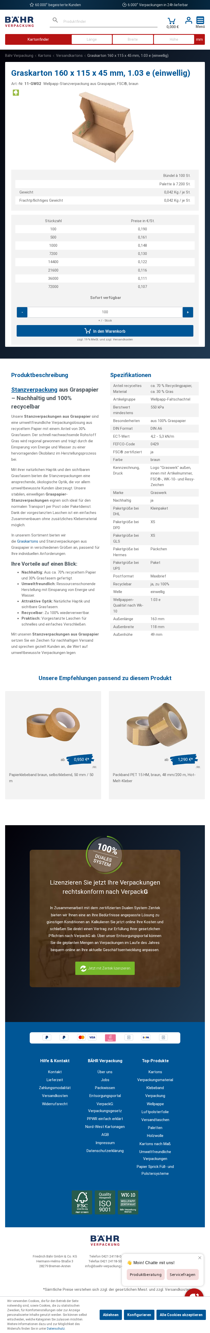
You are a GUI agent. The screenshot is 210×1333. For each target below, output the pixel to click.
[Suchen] (55, 21)
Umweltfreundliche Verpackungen (155, 1155)
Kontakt (55, 1072)
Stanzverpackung (34, 389)
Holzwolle (155, 1135)
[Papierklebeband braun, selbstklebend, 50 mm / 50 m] (53, 724)
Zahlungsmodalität (55, 1087)
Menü (200, 27)
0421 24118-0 (111, 1256)
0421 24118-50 (111, 1261)
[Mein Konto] (187, 20)
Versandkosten (55, 1095)
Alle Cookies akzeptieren (181, 1315)
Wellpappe (155, 1104)
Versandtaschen (155, 1119)
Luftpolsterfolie (155, 1112)
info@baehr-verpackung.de (105, 1266)
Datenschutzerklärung (105, 1150)
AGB (105, 1134)
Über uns (105, 1072)
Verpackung (155, 1095)
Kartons (155, 1072)
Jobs (105, 1080)
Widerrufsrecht (55, 1104)
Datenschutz (56, 1328)
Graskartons (27, 541)
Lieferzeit (55, 1080)
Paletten (155, 1127)
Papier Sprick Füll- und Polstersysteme (155, 1170)
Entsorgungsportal (105, 1095)
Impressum (105, 1143)
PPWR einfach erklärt (105, 1118)
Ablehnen (111, 1315)
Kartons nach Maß (155, 1144)
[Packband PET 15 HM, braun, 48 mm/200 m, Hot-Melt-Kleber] (157, 724)
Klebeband (155, 1087)
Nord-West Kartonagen (105, 1126)
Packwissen (105, 1087)
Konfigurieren (139, 1315)
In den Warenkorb (108, 331)
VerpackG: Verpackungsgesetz (105, 1107)
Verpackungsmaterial (155, 1080)
